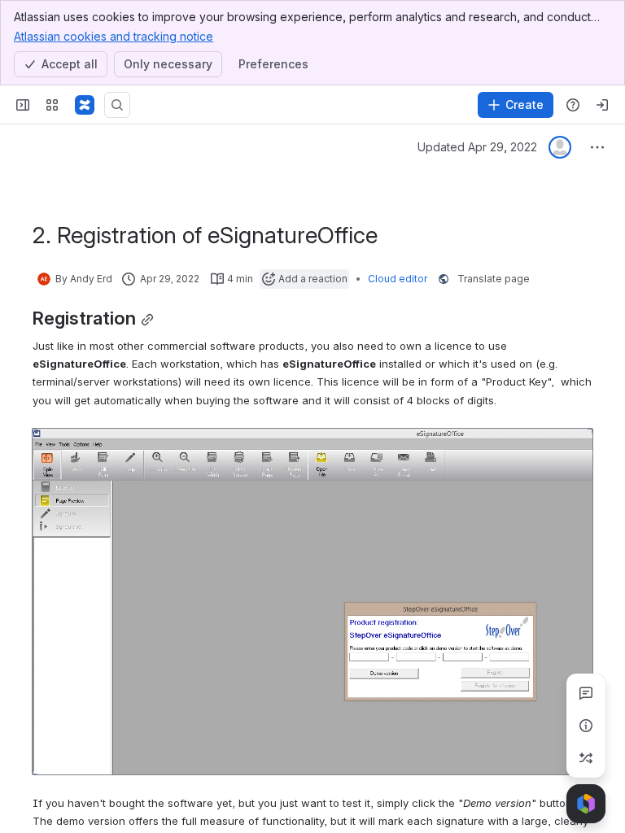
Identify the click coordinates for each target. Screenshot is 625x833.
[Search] (117, 105)
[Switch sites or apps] (52, 105)
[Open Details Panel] (586, 726)
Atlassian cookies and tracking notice (113, 36)
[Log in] (602, 105)
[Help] (573, 105)
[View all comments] (586, 693)
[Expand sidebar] (23, 105)
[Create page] (586, 758)
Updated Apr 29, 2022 (477, 147)
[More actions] (597, 147)
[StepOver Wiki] (85, 105)
